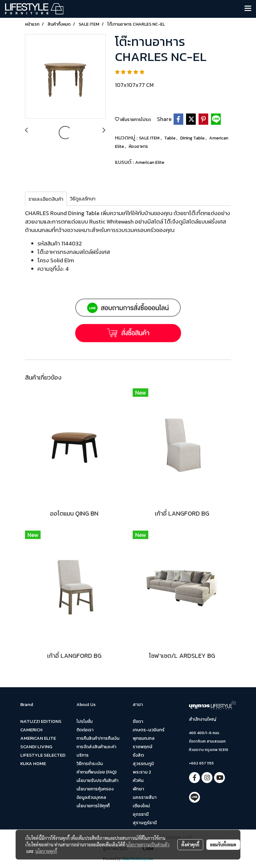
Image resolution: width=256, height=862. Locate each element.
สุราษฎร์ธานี (145, 822)
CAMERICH (31, 729)
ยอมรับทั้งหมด (223, 844)
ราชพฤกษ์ (142, 746)
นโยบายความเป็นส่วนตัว (148, 844)
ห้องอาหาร (138, 146)
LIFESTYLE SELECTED (43, 755)
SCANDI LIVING (36, 746)
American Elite (149, 162)
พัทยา (138, 788)
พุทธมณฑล (144, 738)
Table (170, 138)
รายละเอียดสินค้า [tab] (45, 199)
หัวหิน (138, 780)
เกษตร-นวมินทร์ (149, 729)
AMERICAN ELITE (38, 738)
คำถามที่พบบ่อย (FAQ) (96, 772)
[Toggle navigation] (248, 9)
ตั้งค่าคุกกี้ (190, 844)
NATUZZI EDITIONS (41, 721)
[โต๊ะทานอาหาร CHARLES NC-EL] (65, 76)
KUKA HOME (33, 763)
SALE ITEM (149, 138)
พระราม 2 (142, 771)
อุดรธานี (141, 814)
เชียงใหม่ (141, 805)
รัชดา (138, 721)
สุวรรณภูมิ (143, 763)
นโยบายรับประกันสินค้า (97, 780)
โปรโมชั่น (84, 721)
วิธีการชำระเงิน (89, 763)
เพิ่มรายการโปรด (135, 119)
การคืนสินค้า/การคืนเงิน (97, 738)
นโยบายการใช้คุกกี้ (93, 806)
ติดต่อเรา (84, 730)
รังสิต (138, 755)
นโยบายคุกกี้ (46, 851)
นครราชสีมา (145, 797)
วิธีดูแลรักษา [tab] (83, 198)
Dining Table (192, 138)
